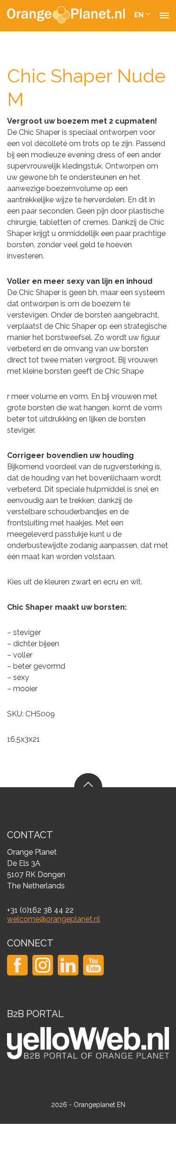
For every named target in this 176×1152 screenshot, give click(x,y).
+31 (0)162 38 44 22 (40, 910)
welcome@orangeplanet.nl (53, 919)
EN (139, 15)
